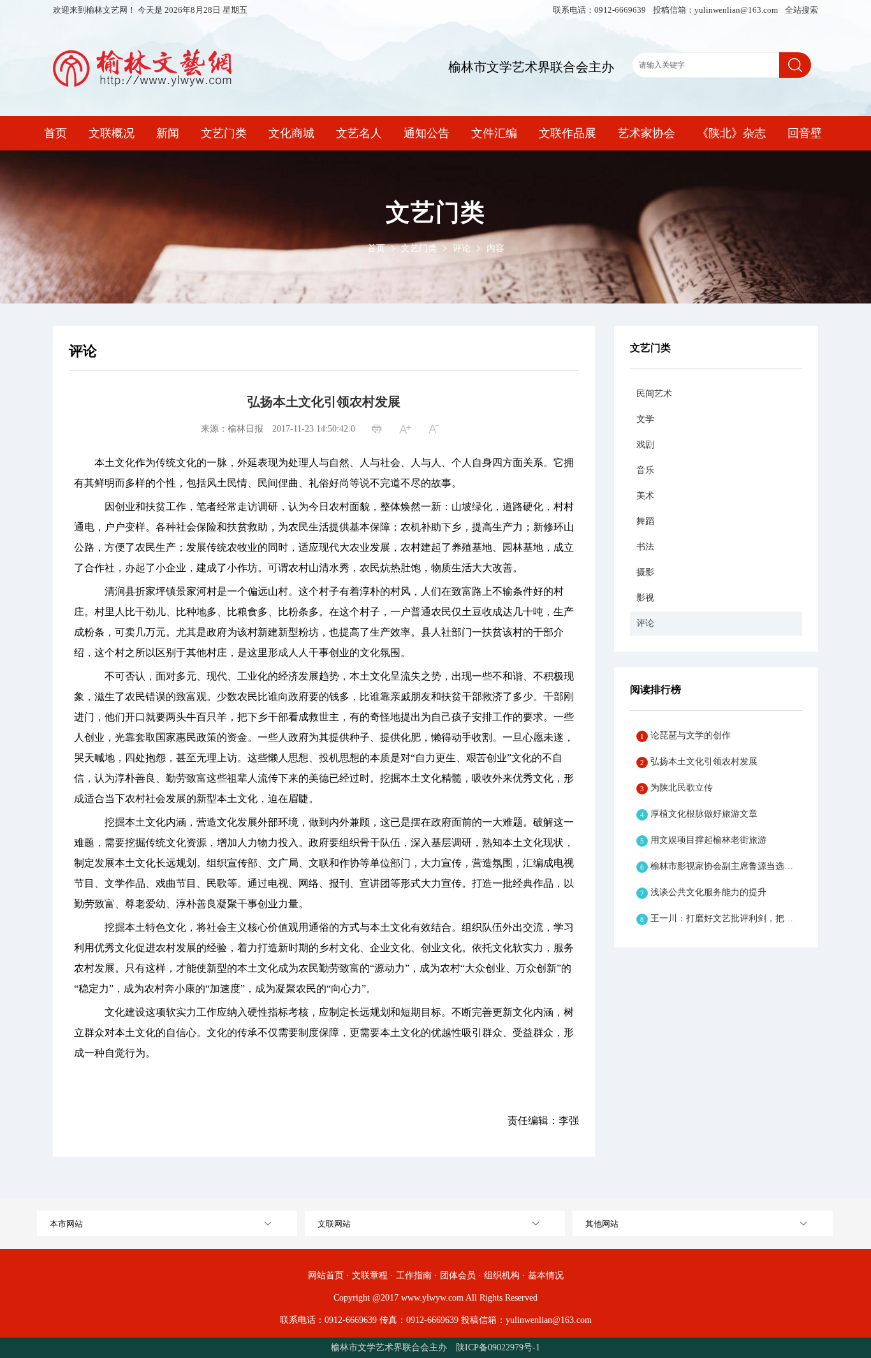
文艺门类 (224, 133)
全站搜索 (801, 10)
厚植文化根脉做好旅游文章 (699, 814)
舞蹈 (645, 521)
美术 (645, 495)
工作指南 (414, 1275)
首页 (55, 133)
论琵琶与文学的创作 (685, 735)
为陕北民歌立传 (676, 787)
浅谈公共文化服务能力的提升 (703, 892)
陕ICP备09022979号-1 (498, 1347)
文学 (645, 419)
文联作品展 (567, 133)
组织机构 (502, 1275)
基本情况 (546, 1275)
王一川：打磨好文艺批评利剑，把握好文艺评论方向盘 (721, 918)
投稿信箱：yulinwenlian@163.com (716, 10)
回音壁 (804, 133)
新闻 (167, 133)
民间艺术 (654, 393)
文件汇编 (494, 133)
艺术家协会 (646, 133)
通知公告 (427, 133)
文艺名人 (359, 133)
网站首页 (326, 1275)
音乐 (645, 470)
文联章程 (370, 1275)
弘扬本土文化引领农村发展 (699, 761)
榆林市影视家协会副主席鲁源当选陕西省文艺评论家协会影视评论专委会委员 (721, 866)
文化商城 (291, 133)
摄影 (645, 572)
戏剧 (645, 444)
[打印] (378, 430)
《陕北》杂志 (731, 133)
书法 (645, 546)
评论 (462, 248)
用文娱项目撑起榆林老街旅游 (703, 840)
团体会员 (458, 1275)
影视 (645, 597)
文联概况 (112, 133)
